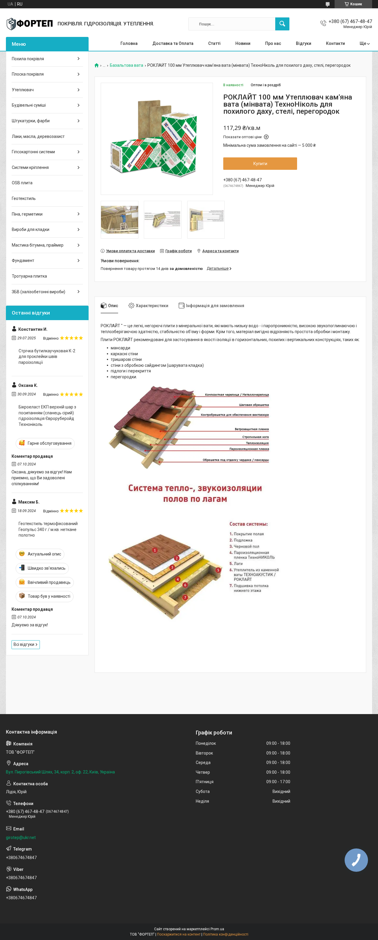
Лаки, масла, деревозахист (38, 136)
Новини (242, 43)
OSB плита (22, 182)
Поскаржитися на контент (179, 934)
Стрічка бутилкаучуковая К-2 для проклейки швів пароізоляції (47, 356)
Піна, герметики (27, 214)
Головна (129, 43)
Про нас (273, 43)
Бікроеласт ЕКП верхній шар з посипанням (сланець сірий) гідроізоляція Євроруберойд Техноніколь (47, 416)
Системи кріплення (30, 167)
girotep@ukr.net (21, 837)
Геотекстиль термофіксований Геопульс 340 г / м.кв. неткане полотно (48, 529)
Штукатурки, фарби (31, 120)
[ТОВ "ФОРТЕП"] (29, 24)
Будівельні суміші (29, 105)
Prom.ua (217, 929)
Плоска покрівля (28, 74)
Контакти (335, 43)
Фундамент (23, 260)
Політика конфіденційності (225, 934)
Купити (260, 163)
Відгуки (303, 43)
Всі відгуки (24, 644)
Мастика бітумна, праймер (37, 245)
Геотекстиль (24, 198)
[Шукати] (282, 23)
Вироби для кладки (30, 229)
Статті (214, 43)
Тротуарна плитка (29, 276)
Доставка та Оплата (172, 43)
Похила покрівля (28, 58)
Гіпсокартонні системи (33, 151)
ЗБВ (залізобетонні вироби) (38, 291)
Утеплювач (23, 89)
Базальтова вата (126, 65)
